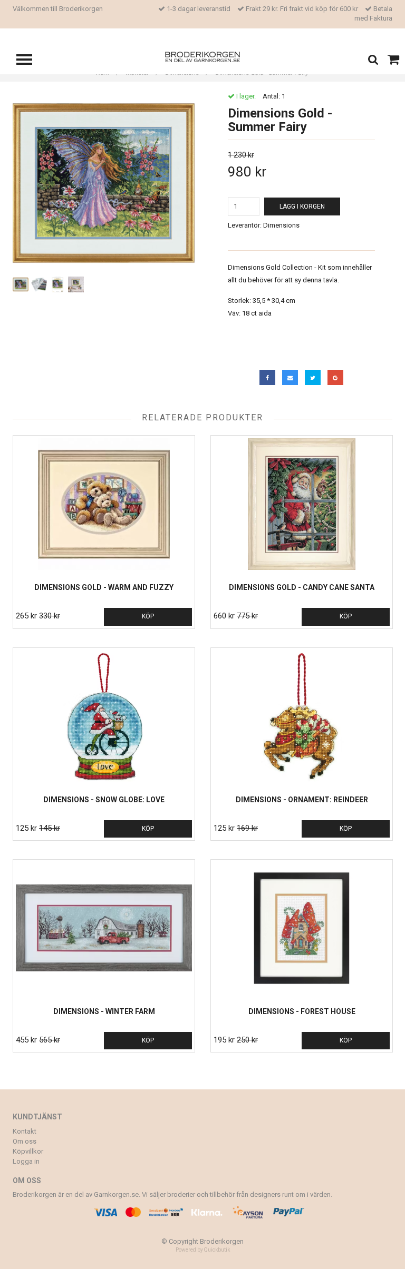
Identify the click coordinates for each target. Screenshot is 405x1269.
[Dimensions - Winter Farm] (104, 928)
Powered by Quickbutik (203, 1250)
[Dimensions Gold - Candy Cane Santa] (302, 504)
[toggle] (29, 61)
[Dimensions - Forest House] (302, 928)
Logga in (26, 1161)
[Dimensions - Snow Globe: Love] (104, 716)
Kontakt (24, 1131)
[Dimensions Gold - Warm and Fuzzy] (104, 504)
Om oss (24, 1141)
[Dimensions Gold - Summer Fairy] (104, 183)
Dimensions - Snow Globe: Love (104, 799)
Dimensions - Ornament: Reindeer (302, 799)
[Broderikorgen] (202, 56)
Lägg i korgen (302, 206)
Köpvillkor (28, 1151)
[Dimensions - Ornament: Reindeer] (302, 716)
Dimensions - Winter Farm (104, 1011)
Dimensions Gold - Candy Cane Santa (301, 587)
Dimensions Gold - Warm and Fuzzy (103, 587)
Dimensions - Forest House (301, 1011)
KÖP (148, 616)
